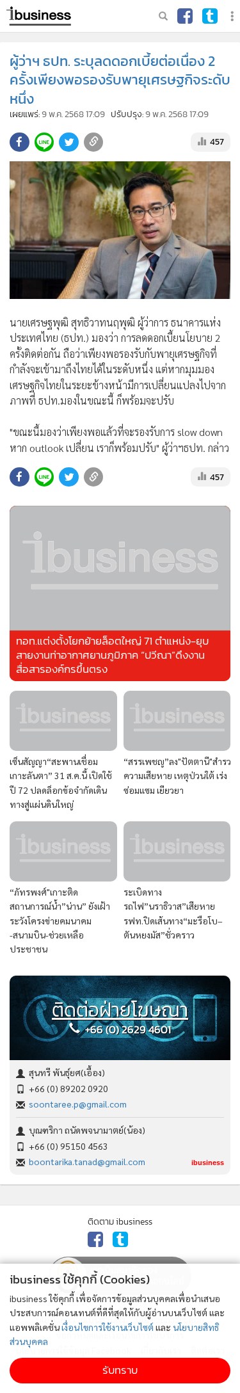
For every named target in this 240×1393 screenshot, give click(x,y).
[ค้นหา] (163, 16)
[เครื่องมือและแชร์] (233, 16)
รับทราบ (120, 1370)
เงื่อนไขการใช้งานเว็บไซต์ (107, 1327)
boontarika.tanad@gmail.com (87, 1161)
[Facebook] (185, 16)
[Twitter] (210, 16)
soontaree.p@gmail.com (78, 1103)
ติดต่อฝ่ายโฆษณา (120, 1010)
